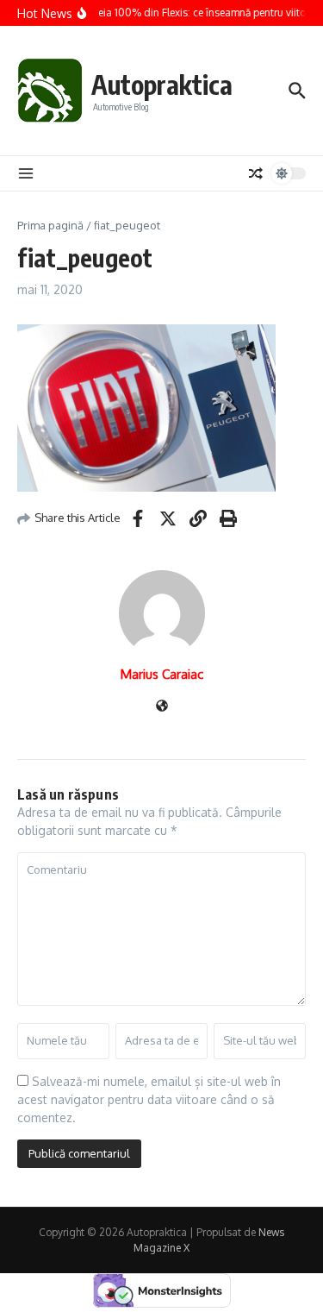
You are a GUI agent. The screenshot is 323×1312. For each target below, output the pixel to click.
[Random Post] (256, 173)
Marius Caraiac (162, 674)
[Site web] (162, 707)
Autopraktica (162, 84)
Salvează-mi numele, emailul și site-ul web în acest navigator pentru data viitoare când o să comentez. (149, 1099)
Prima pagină (50, 225)
